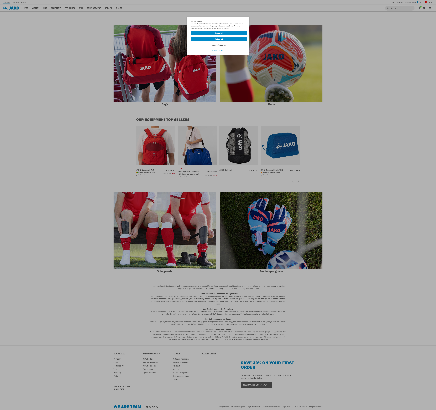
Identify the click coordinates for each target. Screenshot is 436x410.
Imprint (221, 50)
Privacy (214, 50)
